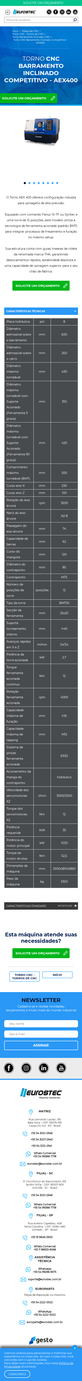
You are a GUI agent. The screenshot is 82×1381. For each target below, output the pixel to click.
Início (57, 974)
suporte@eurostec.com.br (44, 1279)
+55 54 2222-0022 (42, 1302)
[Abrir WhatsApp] (71, 1370)
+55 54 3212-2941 (41, 1145)
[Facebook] (9, 1073)
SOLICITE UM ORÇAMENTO (24, 98)
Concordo (17, 1374)
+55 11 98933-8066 (45, 1249)
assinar (41, 1045)
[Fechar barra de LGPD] (75, 1348)
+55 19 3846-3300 (42, 1237)
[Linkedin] (43, 1073)
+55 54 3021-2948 (42, 1133)
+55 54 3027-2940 (42, 1139)
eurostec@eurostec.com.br (44, 1163)
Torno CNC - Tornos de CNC (24, 976)
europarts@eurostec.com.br (45, 1322)
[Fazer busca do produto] (75, 20)
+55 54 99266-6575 (44, 1271)
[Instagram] (26, 1073)
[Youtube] (61, 1073)
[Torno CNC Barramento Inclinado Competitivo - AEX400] (41, 130)
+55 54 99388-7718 (44, 1156)
